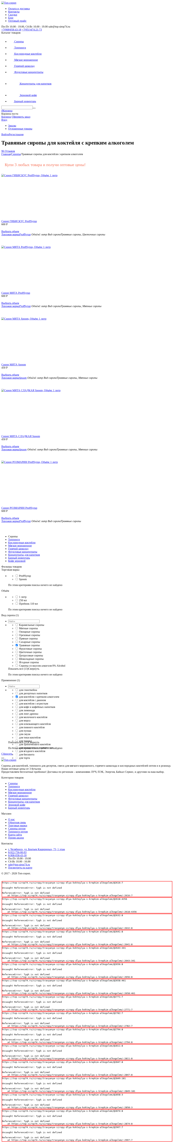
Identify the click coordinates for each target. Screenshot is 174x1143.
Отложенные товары (20, 128)
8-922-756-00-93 (17, 852)
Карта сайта (15, 834)
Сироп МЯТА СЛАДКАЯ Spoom (20, 436)
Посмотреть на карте (20, 867)
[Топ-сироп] (8, 2)
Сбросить (6, 753)
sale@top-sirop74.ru (19, 864)
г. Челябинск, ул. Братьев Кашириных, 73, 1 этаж (36, 849)
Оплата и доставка (19, 8)
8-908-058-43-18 (17, 855)
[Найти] (34, 108)
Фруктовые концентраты (22, 798)
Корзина (6, 116)
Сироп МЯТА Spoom (13, 364)
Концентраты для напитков (24, 801)
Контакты (14, 11)
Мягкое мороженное (20, 792)
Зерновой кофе (16, 804)
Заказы (12, 125)
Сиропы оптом (16, 828)
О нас (11, 819)
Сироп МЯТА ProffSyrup (15, 292)
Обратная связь (17, 822)
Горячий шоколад (18, 795)
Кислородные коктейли (22, 789)
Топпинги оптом (18, 831)
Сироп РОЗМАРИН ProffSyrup (19, 507)
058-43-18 (11, 29)
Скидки (12, 14)
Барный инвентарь (19, 807)
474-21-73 (32, 29)
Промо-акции (16, 837)
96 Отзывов (8, 151)
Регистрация (16, 134)
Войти (5, 134)
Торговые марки (17, 825)
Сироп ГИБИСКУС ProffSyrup (19, 221)
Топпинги (14, 786)
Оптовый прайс (17, 20)
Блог (11, 17)
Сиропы (13, 783)
